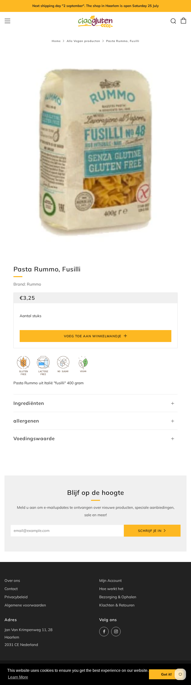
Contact (11, 588)
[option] (95, 150)
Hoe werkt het (111, 588)
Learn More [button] (18, 677)
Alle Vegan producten (83, 41)
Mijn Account (110, 580)
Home (56, 41)
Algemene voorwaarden (25, 605)
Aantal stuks (30, 315)
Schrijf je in (150, 531)
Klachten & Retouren (117, 605)
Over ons (12, 580)
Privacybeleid (16, 597)
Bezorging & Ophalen (117, 597)
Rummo (34, 284)
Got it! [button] (166, 674)
